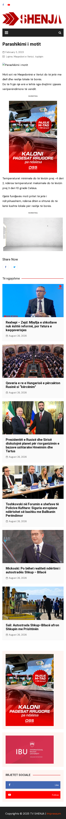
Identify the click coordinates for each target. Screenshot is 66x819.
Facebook (3, 4)
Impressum (54, 813)
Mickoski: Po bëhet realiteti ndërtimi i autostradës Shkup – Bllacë (33, 570)
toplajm (39, 56)
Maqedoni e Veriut (24, 56)
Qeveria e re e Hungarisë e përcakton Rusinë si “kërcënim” (33, 385)
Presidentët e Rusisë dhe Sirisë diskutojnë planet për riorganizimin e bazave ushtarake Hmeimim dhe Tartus (32, 445)
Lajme (9, 56)
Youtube (8, 4)
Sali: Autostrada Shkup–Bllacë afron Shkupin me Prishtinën (32, 627)
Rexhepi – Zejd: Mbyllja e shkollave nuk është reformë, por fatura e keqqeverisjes (31, 326)
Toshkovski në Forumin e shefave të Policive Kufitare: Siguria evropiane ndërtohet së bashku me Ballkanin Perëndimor (32, 509)
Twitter (14, 267)
